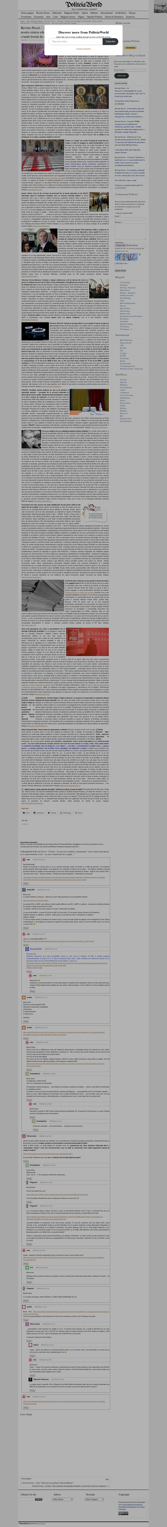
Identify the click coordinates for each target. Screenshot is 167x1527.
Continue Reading (83, 49)
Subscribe (110, 41)
